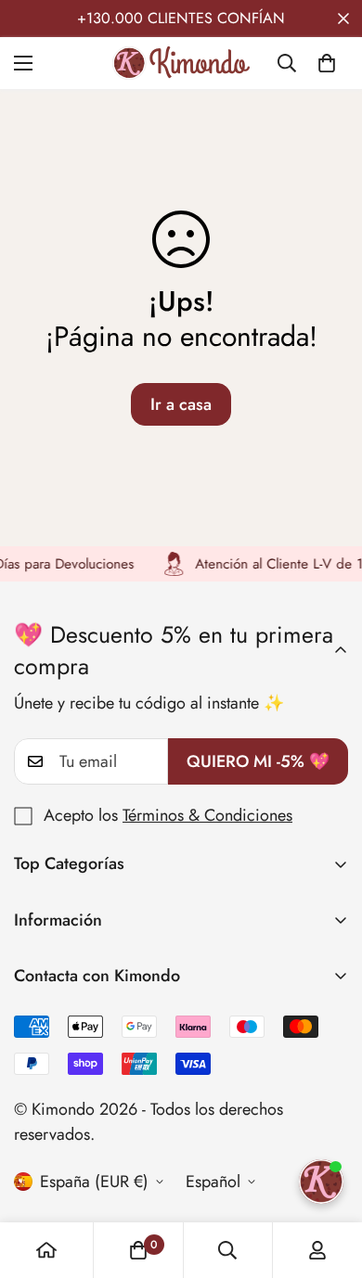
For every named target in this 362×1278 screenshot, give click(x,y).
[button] (326, 63)
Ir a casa (181, 404)
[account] (317, 1250)
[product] (46, 1250)
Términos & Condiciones (207, 815)
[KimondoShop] (181, 63)
